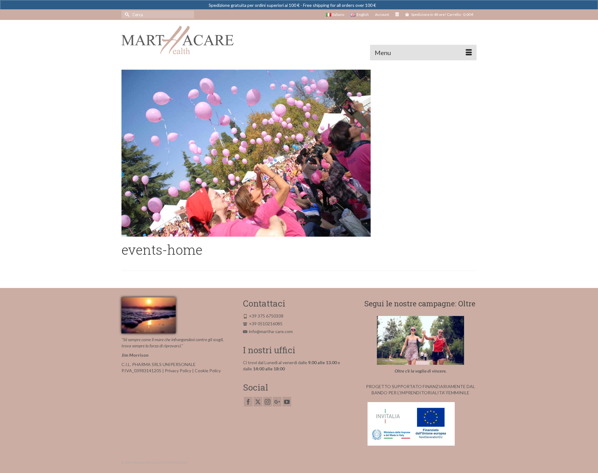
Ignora (383, 5)
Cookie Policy (208, 370)
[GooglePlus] (277, 401)
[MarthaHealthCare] (177, 40)
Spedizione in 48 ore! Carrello (442, 14)
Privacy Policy (178, 370)
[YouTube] (286, 401)
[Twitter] (258, 401)
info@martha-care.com (271, 331)
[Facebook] (248, 401)
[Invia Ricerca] (126, 14)
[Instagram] (267, 401)
